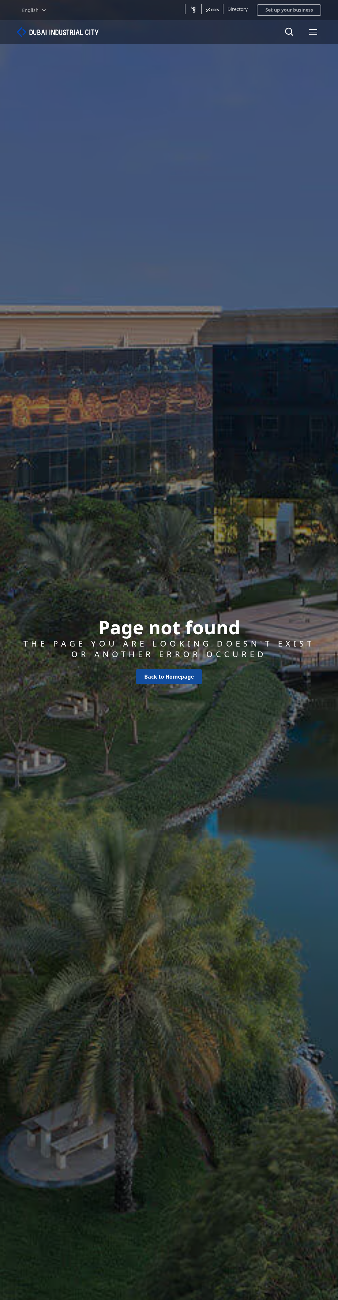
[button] (34, 10)
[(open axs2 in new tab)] (212, 9)
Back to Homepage (169, 676)
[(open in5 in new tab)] (193, 9)
